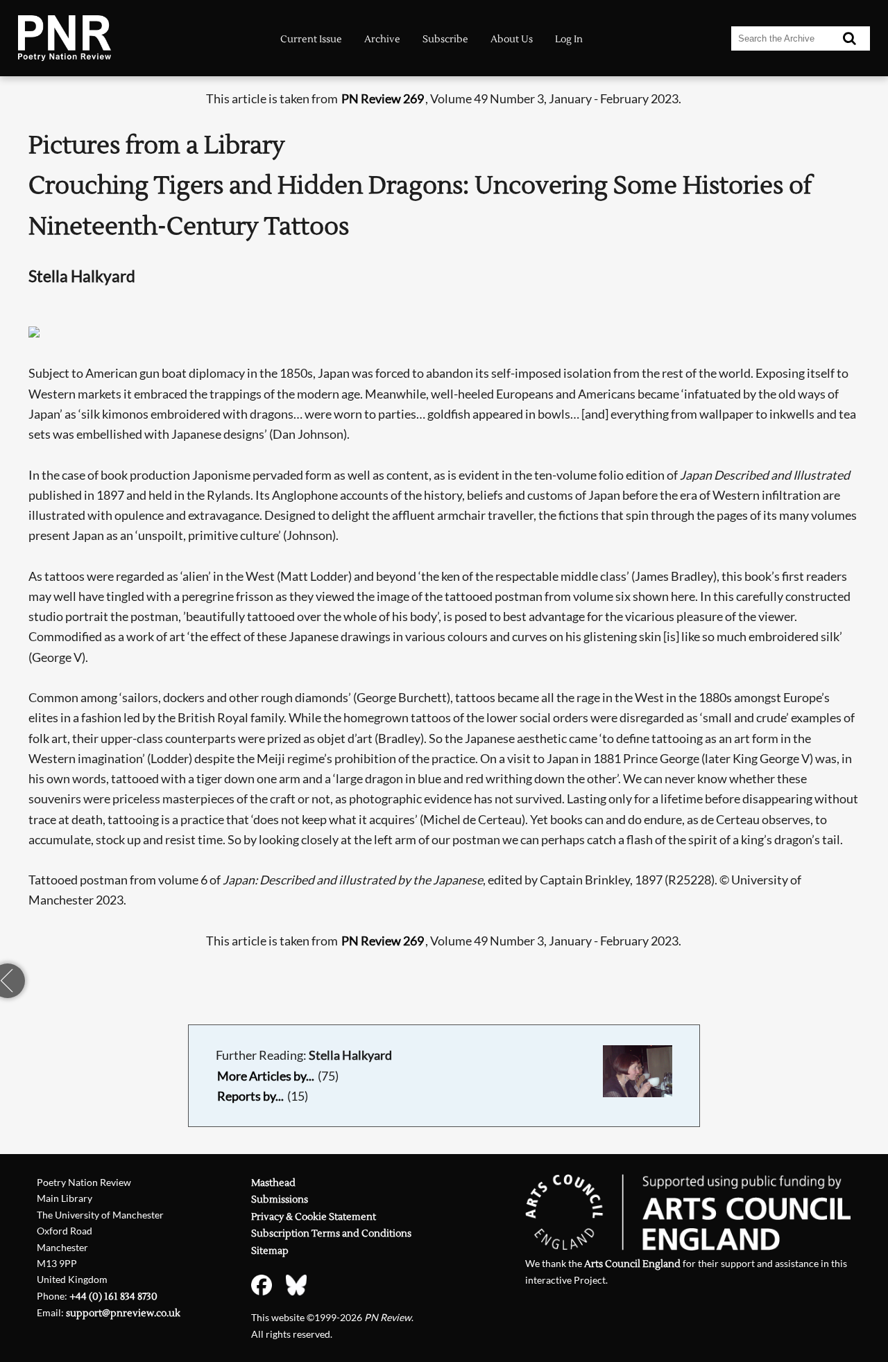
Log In (569, 39)
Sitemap (270, 1250)
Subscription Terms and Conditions (331, 1233)
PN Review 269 (382, 98)
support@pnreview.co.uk (123, 1313)
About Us (511, 39)
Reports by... (250, 1096)
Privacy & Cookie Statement (313, 1216)
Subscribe (445, 39)
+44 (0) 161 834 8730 (113, 1296)
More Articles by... (265, 1076)
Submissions (279, 1199)
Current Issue (311, 39)
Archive (382, 39)
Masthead (273, 1182)
